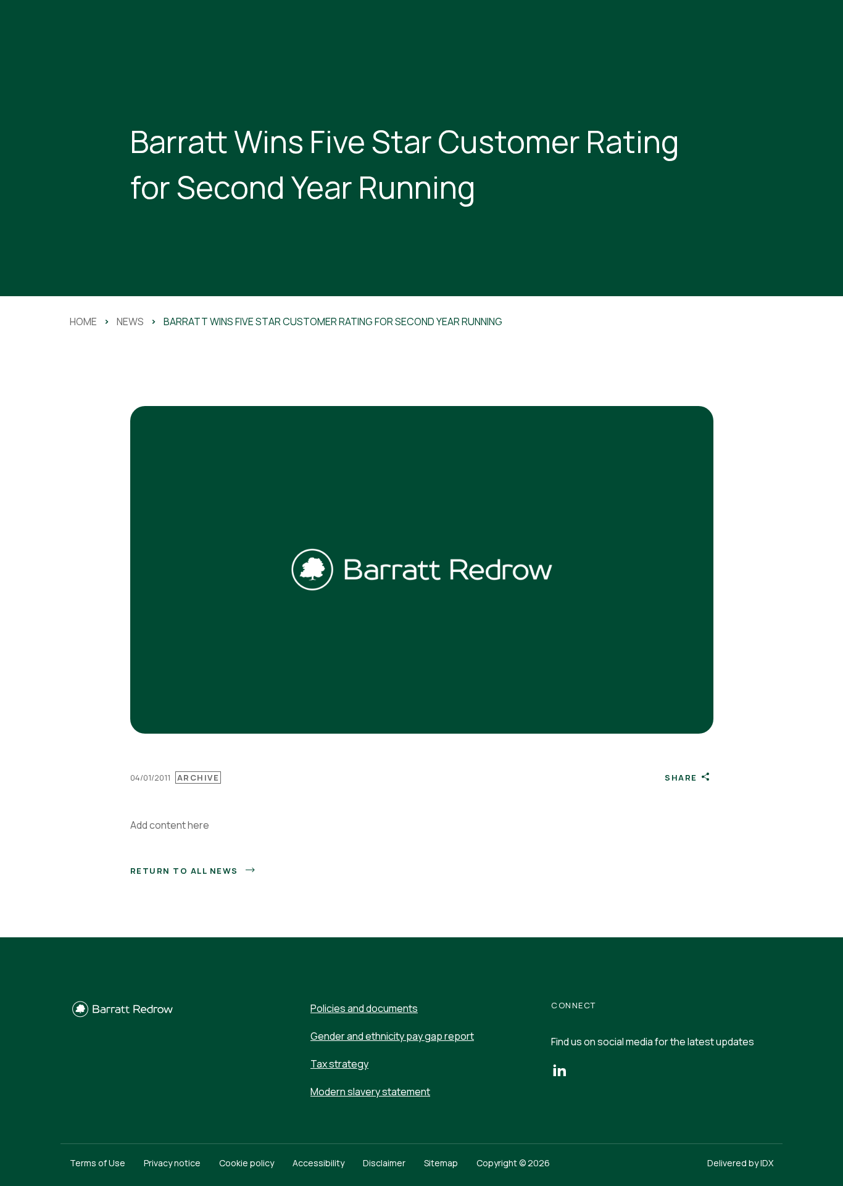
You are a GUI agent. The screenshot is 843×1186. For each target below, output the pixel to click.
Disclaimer (384, 1163)
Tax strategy (339, 1064)
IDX (766, 1163)
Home (83, 321)
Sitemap (441, 1163)
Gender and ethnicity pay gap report (392, 1036)
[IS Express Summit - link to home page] (122, 1015)
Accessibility (318, 1163)
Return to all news (184, 870)
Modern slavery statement (370, 1091)
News (130, 321)
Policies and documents (364, 1008)
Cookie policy (246, 1163)
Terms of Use (97, 1163)
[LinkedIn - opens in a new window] (559, 1070)
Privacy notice (172, 1163)
